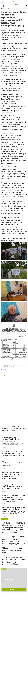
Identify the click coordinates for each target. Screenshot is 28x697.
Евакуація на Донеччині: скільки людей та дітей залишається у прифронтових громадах (14, 487)
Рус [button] (5, 6)
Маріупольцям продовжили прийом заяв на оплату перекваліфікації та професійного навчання (12, 475)
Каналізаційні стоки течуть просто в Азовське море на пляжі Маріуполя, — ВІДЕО (14, 428)
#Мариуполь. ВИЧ (5, 369)
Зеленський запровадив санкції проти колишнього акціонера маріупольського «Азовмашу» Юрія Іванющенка (13, 498)
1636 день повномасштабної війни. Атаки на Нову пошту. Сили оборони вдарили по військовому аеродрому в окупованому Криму (13, 527)
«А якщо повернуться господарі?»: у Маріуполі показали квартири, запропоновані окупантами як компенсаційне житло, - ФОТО (13, 441)
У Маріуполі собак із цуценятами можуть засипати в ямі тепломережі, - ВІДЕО (14, 464)
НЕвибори (7, 579)
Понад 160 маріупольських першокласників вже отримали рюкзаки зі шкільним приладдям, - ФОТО (14, 540)
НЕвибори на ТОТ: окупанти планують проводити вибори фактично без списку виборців (13, 453)
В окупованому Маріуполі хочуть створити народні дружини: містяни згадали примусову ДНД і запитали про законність (14, 511)
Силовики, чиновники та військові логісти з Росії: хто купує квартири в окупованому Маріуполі (13, 560)
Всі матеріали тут (14, 589)
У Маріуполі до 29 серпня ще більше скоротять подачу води (13, 550)
